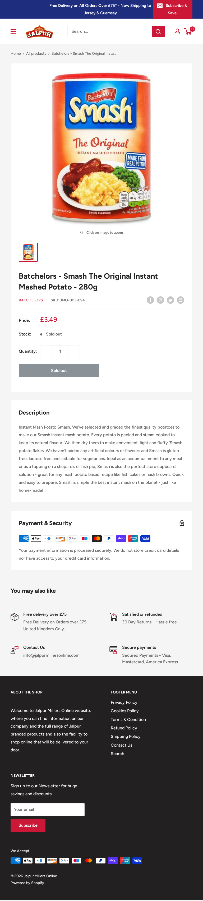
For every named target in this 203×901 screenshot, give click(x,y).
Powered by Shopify (27, 883)
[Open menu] (13, 31)
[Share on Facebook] (150, 300)
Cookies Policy (125, 710)
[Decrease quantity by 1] (46, 351)
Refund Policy (124, 727)
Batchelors (31, 300)
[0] (188, 31)
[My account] (177, 31)
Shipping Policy (126, 736)
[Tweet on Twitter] (170, 300)
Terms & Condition (128, 719)
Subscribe (28, 825)
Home (16, 53)
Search (117, 753)
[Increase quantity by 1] (74, 351)
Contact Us (121, 745)
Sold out (59, 370)
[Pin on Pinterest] (160, 300)
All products (36, 53)
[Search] (158, 31)
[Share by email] (180, 300)
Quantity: (28, 351)
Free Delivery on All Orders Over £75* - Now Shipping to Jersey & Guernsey (100, 9)
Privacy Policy (124, 702)
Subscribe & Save (176, 9)
